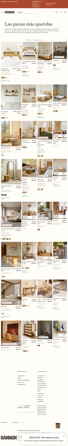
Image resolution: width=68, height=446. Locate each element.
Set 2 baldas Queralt (4, 112)
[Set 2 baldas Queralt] (11, 97)
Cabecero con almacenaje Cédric (40, 143)
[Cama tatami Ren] (60, 93)
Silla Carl (39, 341)
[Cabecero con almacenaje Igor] (11, 54)
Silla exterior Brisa (56, 261)
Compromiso (21, 375)
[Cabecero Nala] (44, 94)
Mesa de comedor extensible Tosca (25, 224)
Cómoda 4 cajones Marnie (25, 342)
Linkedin (26, 407)
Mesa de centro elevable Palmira (24, 181)
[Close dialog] (64, 435)
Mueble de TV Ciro (41, 263)
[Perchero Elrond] (29, 251)
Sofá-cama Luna (5, 148)
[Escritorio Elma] (29, 288)
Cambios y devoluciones (41, 380)
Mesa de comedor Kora (55, 141)
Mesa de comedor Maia (6, 269)
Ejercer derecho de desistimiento (42, 384)
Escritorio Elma (24, 300)
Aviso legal (40, 393)
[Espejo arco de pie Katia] (11, 171)
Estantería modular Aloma (25, 106)
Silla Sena (56, 60)
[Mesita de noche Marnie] (29, 130)
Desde (14, 68)
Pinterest (20, 407)
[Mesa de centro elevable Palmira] (29, 168)
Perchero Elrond (24, 262)
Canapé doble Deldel (40, 63)
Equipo (19, 378)
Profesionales (21, 384)
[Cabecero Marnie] (29, 51)
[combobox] (7, 422)
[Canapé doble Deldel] (44, 51)
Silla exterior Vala (56, 299)
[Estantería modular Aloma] (29, 94)
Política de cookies (40, 396)
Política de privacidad (40, 400)
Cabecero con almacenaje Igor (5, 69)
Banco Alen (56, 339)
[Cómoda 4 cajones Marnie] (29, 330)
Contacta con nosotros (41, 376)
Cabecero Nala (40, 105)
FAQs (39, 391)
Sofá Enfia (4, 306)
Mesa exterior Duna (41, 300)
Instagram (27, 405)
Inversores (20, 382)
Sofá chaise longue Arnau (6, 229)
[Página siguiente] (34, 359)
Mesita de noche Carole (41, 180)
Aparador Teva (55, 178)
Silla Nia (55, 220)
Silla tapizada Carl (41, 222)
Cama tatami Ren (56, 104)
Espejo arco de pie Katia (6, 186)
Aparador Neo (5, 347)
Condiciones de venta (41, 388)
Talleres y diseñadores (23, 380)
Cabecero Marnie (25, 62)
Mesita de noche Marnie (26, 141)
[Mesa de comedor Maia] (11, 254)
